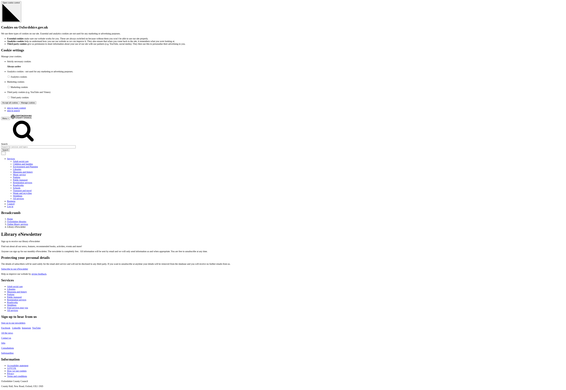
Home (10, 219)
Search (4, 144)
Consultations (7, 348)
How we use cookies (17, 371)
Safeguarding (7, 353)
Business (11, 201)
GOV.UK (11, 368)
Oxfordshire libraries (16, 221)
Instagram (26, 328)
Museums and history (23, 172)
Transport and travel (22, 190)
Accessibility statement (17, 365)
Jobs (3, 343)
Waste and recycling (22, 193)
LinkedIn (16, 328)
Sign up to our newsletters (13, 323)
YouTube (36, 328)
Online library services (17, 224)
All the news (7, 333)
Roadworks (18, 185)
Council (10, 204)
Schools (16, 188)
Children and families (23, 164)
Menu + (5, 118)
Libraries (17, 169)
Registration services (22, 182)
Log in (10, 206)
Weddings (17, 196)
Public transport (20, 180)
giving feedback (39, 274)
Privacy (10, 373)
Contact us (6, 338)
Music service (19, 174)
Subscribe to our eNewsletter (14, 269)
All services (18, 198)
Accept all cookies (10, 103)
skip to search (13, 110)
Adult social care (21, 161)
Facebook (5, 328)
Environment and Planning (25, 166)
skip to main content (16, 108)
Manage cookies (28, 103)
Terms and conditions (17, 376)
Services (11, 158)
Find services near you (17, 307)
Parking (16, 177)
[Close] (3, 153)
